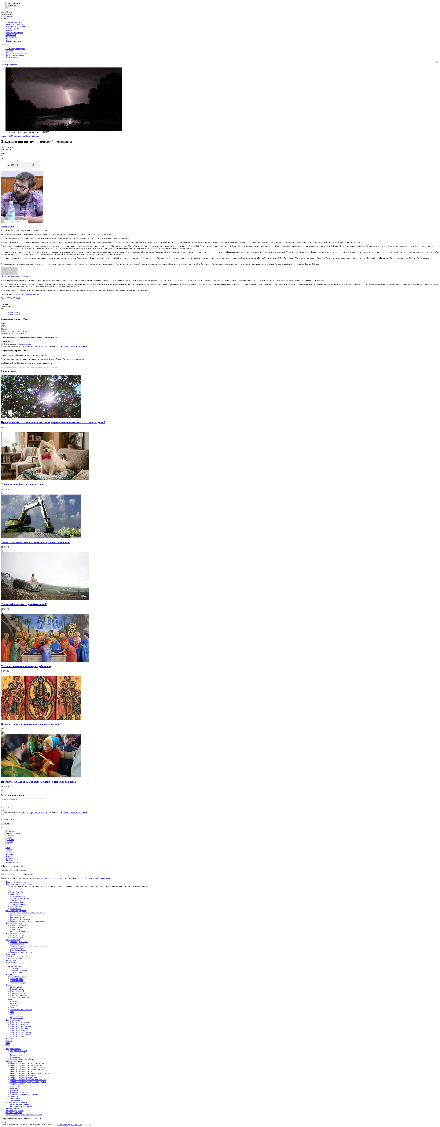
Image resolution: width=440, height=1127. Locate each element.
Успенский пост (16, 1055)
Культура (9, 999)
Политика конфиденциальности (18, 882)
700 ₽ (3, 324)
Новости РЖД (11, 962)
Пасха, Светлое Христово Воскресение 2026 (27, 913)
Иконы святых (15, 929)
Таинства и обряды (13, 1086)
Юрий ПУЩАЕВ (7, 227)
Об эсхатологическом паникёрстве (14, 277)
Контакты (9, 854)
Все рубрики (10, 39)
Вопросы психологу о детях (21, 952)
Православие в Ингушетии (20, 1032)
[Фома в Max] (8, 844)
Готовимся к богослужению (16, 1102)
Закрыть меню (7, 14)
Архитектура (15, 1001)
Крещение (14, 1088)
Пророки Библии (16, 900)
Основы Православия (14, 22)
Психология (10, 985)
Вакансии (9, 858)
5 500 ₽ (4, 329)
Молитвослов (11, 35)
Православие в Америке (19, 1022)
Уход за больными (17, 989)
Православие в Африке (19, 1024)
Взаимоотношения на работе (21, 997)
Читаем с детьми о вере (15, 55)
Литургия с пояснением (19, 1104)
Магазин (9, 850)
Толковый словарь (33, 136)
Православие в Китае (18, 1036)
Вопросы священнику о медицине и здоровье (28, 1082)
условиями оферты (23, 344)
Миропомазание (16, 1096)
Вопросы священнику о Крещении (23, 1078)
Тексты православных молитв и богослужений (24, 1115)
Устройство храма (17, 938)
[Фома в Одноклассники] (13, 833)
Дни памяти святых (17, 917)
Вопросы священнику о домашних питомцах (27, 1069)
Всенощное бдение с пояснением (23, 1106)
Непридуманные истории (16, 24)
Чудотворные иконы (18, 931)
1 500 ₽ (4, 326)
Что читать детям (16, 948)
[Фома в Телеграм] (10, 836)
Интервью (10, 1039)
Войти (16, 65)
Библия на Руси (16, 907)
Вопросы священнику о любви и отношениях (28, 1080)
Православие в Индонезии (20, 1034)
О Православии (16, 972)
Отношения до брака (18, 993)
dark (6, 149)
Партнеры (9, 860)
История (9, 975)
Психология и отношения (16, 26)
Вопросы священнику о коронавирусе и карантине (30, 1073)
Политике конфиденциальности (69, 1125)
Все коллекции (11, 57)
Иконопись (14, 1005)
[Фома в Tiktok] (9, 838)
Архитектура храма (17, 935)
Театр (12, 1014)
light (2, 149)
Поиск (8, 8)
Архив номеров (12, 862)
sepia (10, 149)
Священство (15, 1100)
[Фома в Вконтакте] (10, 831)
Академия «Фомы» (13, 28)
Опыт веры (14, 968)
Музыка (13, 1008)
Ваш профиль (11, 5)
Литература (14, 1003)
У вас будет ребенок (18, 950)
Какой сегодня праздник (15, 49)
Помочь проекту (7, 341)
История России (16, 981)
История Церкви (16, 979)
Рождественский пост (18, 1051)
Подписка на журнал (14, 41)
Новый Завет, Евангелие (19, 892)
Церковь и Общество (14, 1113)
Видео (8, 1045)
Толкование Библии (18, 905)
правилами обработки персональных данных (53, 878)
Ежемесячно (22, 333)
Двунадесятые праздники (20, 915)
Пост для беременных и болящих (23, 1059)
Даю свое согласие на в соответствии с (45, 346)
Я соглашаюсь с (17, 344)
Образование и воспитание (16, 958)
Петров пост (15, 1057)
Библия (8, 890)
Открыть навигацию (13, 3)
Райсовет (9, 51)
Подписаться (28, 874)
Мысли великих (16, 1018)
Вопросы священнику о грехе (21, 1071)
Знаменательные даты (18, 977)
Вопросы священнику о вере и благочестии (27, 1063)
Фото (8, 1043)
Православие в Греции (19, 1028)
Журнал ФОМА (7, 136)
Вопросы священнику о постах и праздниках (27, 921)
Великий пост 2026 (17, 1053)
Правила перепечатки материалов (19, 884)
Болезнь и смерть (16, 987)
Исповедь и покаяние (18, 1092)
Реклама (9, 852)
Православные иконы (14, 923)
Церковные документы (14, 1111)
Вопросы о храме (17, 1084)
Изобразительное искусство (21, 1010)
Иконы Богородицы (18, 925)
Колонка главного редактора (17, 956)
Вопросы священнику (14, 33)
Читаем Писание (16, 902)
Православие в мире (13, 1020)
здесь (56, 337)
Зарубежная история (18, 983)
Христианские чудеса (18, 970)
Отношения (10, 954)
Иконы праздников (17, 927)
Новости (9, 31)
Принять (87, 1125)
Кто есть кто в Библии (19, 896)
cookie (26, 886)
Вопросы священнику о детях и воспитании (27, 946)
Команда (9, 856)
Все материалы (11, 37)
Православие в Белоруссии (20, 1026)
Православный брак (18, 995)
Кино (12, 1012)
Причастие (14, 1090)
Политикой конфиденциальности (74, 346)
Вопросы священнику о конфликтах (24, 1076)
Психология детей (17, 944)
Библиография (15, 909)
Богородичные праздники (20, 919)
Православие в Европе (19, 1030)
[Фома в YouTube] (10, 840)
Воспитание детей (13, 940)
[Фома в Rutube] (9, 842)
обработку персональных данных (34, 346)
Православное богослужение (17, 53)
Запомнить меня (10, 819)
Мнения (9, 1041)
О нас (8, 848)
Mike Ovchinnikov (33, 294)
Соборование (15, 1098)
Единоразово (9, 333)
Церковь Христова (13, 1109)
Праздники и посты (13, 1049)
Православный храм (13, 933)
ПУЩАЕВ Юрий (13, 298)
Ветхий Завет (15, 894)
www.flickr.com (19, 294)
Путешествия (11, 960)
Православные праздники (16, 911)
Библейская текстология (19, 898)
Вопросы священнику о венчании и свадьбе (27, 1065)
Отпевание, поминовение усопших (24, 1094)
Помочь (9, 12)
